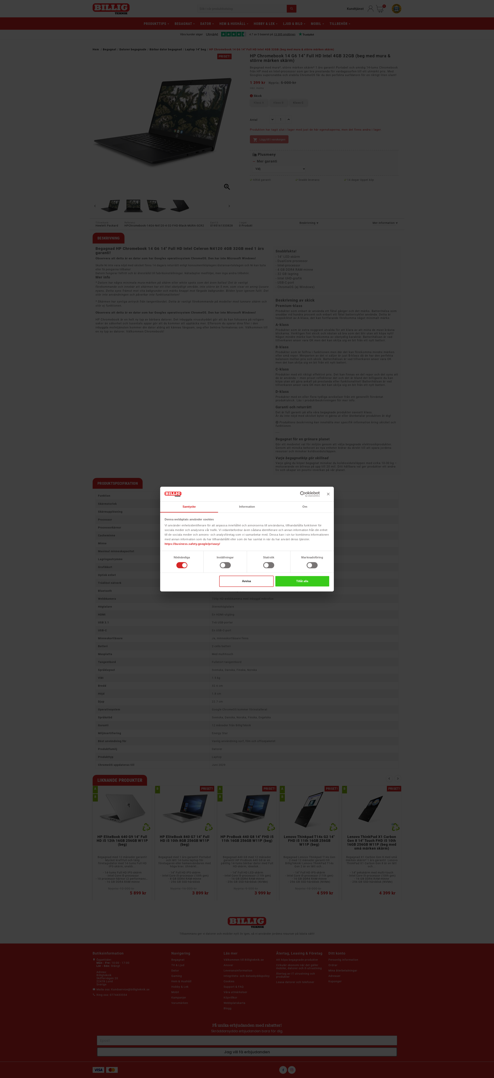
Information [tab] (247, 506)
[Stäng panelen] (328, 494)
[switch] (225, 565)
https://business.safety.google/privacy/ (192, 544)
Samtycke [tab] (189, 506)
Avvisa (246, 581)
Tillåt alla (302, 581)
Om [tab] (304, 506)
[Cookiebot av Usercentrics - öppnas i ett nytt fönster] (303, 494)
